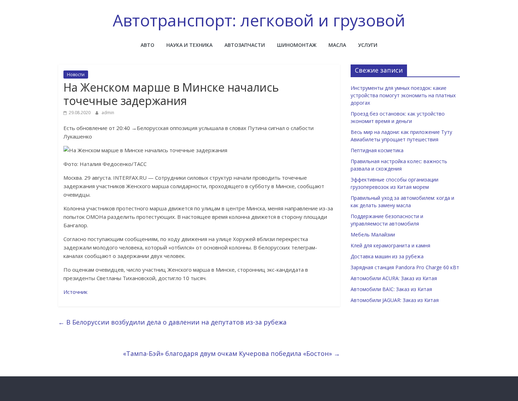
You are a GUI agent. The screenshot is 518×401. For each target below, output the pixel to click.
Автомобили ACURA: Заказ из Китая (394, 278)
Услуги (367, 45)
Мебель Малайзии (373, 234)
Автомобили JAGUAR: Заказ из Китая (395, 300)
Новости (76, 75)
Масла (337, 45)
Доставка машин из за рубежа (387, 256)
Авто (147, 45)
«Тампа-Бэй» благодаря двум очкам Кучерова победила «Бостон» (231, 353)
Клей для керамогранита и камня (390, 245)
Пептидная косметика (377, 150)
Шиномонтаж (296, 45)
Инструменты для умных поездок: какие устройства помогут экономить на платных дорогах (403, 95)
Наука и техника (189, 45)
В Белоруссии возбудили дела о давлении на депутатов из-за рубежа (172, 322)
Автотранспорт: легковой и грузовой (259, 20)
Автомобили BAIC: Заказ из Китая (391, 289)
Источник (75, 291)
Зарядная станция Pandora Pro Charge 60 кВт (405, 267)
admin (107, 113)
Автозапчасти (244, 45)
